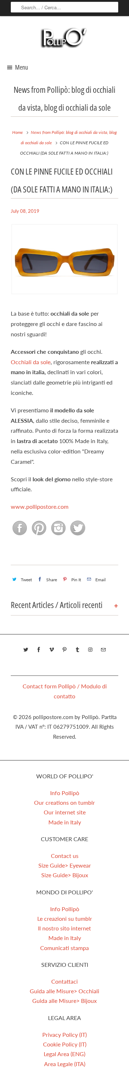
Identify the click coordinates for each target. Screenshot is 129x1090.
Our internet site (65, 812)
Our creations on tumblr (64, 802)
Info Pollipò (64, 792)
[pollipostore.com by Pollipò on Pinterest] (64, 649)
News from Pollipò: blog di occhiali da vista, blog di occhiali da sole (64, 98)
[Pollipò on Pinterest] (39, 538)
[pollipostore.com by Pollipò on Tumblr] (77, 649)
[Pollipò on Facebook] (20, 538)
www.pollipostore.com (39, 506)
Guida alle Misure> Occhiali (64, 991)
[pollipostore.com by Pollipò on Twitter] (25, 649)
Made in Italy (64, 822)
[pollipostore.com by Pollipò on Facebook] (38, 649)
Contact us (64, 855)
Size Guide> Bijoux (64, 875)
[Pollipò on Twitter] (77, 538)
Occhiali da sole (31, 361)
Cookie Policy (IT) (64, 1044)
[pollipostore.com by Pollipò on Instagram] (90, 649)
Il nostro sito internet (64, 928)
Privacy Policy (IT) (64, 1034)
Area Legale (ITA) (64, 1063)
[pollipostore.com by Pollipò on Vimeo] (51, 649)
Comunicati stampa (64, 947)
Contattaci (64, 981)
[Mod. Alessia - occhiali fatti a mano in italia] (64, 296)
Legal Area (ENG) (64, 1053)
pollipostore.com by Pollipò (66, 717)
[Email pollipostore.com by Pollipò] (103, 649)
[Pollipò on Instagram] (58, 538)
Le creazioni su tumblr (64, 918)
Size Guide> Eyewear (64, 865)
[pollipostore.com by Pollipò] (64, 39)
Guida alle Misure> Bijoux (64, 1000)
